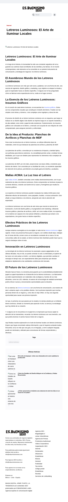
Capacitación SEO (41, 446)
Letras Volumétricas (41, 436)
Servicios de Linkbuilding (43, 476)
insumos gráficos (49, 107)
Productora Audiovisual (43, 441)
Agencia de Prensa (41, 439)
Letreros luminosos (14, 342)
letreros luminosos (52, 230)
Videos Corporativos (42, 444)
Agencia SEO (39, 431)
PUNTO (24, 483)
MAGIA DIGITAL (10, 483)
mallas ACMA (12, 180)
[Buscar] (33, 14)
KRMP (19, 483)
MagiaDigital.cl (40, 434)
